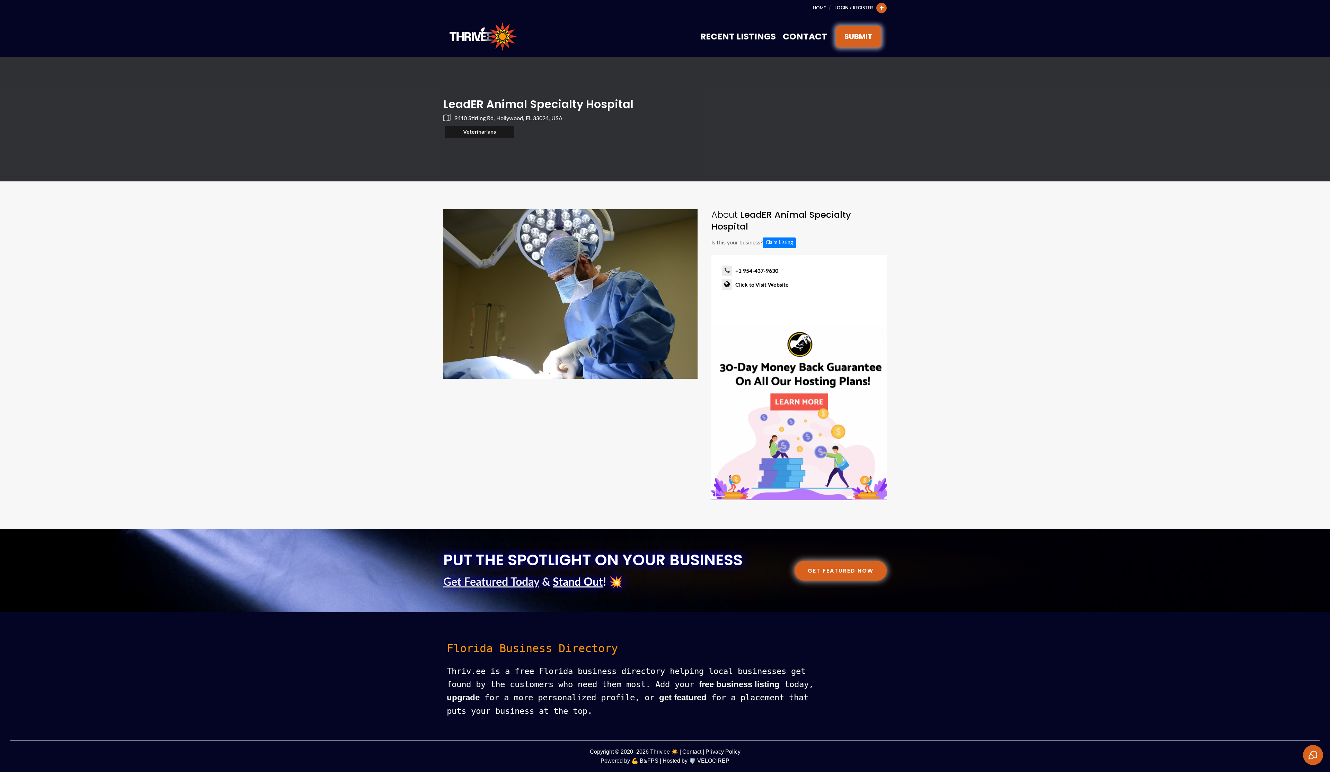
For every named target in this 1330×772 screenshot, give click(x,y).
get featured (683, 697)
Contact (805, 36)
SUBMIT (858, 37)
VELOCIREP (713, 761)
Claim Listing (779, 242)
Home (819, 8)
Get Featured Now (841, 571)
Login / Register (853, 8)
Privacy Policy (723, 752)
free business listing (739, 684)
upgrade (463, 697)
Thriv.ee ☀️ (664, 752)
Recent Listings (738, 36)
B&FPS (649, 761)
